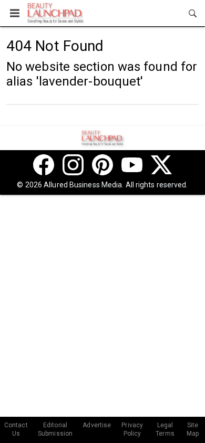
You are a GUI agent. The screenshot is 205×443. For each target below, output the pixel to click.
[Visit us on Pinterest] (102, 164)
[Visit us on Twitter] (161, 164)
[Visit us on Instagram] (73, 164)
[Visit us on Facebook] (43, 164)
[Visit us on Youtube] (131, 164)
